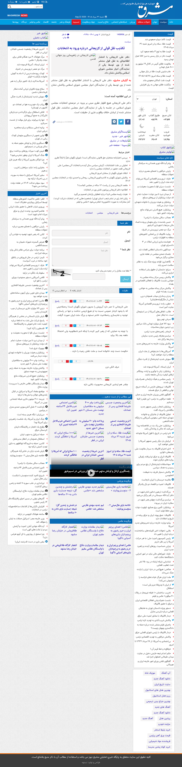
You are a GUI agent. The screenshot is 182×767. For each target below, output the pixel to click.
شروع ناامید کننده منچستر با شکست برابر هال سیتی (29, 477)
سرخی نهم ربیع (164, 319)
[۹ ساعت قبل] (64, 439)
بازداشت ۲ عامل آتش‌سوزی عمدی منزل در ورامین (28, 408)
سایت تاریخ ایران (162, 684)
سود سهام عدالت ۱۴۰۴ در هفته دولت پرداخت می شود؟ (28, 184)
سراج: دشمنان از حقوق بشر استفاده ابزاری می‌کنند (156, 271)
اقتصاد (46, 22)
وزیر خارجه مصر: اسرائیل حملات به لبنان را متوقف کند (28, 520)
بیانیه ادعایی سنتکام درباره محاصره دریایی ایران (30, 129)
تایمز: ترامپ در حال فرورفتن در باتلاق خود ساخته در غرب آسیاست (29, 259)
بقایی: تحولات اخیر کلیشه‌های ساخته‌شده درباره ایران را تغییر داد (154, 532)
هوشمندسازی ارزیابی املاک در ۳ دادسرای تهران (158, 243)
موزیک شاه (150, 673)
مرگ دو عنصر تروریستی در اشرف (156, 229)
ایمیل (127, 241)
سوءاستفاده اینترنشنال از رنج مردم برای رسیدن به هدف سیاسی (155, 466)
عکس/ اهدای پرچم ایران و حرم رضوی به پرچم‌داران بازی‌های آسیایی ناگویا (119, 549)
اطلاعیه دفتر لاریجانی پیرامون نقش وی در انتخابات (106, 189)
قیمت (170, 34)
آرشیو (34, 2)
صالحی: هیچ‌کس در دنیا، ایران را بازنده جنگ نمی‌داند (155, 571)
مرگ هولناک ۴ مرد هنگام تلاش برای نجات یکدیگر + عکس (30, 58)
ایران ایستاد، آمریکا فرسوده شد (157, 367)
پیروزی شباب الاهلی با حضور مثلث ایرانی (26, 206)
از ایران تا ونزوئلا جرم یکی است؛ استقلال (158, 586)
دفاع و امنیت (103, 22)
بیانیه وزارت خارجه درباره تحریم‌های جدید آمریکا (154, 524)
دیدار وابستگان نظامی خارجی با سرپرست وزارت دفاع (28, 385)
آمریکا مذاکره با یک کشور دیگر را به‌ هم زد (28, 82)
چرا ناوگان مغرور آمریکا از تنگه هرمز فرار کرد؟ (28, 161)
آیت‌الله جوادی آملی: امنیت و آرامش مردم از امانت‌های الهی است (30, 528)
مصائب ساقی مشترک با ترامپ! (157, 217)
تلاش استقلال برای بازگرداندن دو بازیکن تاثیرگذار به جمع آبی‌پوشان (28, 113)
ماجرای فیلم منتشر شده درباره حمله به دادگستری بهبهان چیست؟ (155, 626)
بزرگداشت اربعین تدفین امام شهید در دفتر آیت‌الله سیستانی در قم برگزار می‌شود (155, 493)
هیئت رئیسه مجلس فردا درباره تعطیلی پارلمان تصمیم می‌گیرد (101, 194)
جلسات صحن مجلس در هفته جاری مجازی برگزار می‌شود (157, 255)
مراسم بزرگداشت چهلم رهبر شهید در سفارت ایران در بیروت (156, 501)
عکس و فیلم (35, 22)
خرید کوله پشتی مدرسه (159, 747)
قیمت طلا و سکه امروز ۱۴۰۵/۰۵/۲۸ (154, 76)
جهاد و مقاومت (88, 22)
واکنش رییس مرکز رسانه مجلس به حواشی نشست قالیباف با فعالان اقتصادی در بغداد (154, 281)
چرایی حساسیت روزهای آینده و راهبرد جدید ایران (155, 548)
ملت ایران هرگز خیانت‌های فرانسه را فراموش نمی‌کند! (156, 579)
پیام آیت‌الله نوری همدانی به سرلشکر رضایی (156, 165)
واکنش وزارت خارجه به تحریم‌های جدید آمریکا (155, 345)
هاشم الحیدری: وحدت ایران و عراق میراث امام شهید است (30, 212)
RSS (43, 2)
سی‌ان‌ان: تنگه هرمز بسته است (30, 414)
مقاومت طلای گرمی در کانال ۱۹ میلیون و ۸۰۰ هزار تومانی (155, 65)
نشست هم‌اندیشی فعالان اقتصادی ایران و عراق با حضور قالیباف (154, 602)
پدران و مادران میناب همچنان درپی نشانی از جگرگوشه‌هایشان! (157, 297)
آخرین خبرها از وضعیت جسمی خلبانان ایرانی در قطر (92, 455)
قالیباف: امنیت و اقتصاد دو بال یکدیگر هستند (156, 486)
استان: (169, 99)
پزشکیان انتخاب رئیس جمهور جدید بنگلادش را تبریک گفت (157, 408)
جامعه (54, 22)
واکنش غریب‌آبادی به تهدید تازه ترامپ (154, 620)
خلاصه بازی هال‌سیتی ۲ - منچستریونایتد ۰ (119, 507)
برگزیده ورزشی (124, 481)
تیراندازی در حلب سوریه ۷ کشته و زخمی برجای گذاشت (28, 484)
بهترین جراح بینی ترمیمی (158, 701)
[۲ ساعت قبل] (91, 409)
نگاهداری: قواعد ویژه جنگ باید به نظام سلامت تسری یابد (155, 263)
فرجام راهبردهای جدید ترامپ (157, 331)
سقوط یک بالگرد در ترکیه (33, 273)
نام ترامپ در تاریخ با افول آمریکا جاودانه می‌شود (155, 435)
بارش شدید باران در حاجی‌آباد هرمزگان (27, 451)
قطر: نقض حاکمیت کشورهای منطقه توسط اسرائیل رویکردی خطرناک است (30, 200)
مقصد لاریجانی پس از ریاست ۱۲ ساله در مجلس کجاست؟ (102, 185)
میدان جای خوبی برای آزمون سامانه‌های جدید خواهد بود (28, 294)
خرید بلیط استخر (162, 730)
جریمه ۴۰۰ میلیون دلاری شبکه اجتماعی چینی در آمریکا (28, 400)
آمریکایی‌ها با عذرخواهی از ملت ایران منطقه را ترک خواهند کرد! (156, 353)
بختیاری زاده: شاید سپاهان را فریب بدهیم (30, 169)
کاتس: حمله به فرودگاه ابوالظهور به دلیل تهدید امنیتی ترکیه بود (28, 445)
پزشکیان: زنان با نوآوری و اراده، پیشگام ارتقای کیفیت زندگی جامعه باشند (155, 373)
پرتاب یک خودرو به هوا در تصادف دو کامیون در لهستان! (30, 106)
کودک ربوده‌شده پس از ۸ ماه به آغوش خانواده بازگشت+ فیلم (29, 75)
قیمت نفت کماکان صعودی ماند (157, 80)
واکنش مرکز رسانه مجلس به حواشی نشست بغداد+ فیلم (156, 290)
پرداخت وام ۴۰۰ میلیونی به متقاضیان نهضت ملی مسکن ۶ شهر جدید (91, 425)
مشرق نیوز (148, 9)
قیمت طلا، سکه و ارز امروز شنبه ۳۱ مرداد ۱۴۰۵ (157, 45)
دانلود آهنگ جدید (162, 679)
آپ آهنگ (165, 673)
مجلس (100, 213)
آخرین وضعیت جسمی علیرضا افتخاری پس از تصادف (120, 425)
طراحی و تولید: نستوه (91, 762)
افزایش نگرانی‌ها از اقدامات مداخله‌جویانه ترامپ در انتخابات (27, 508)
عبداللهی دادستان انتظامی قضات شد (155, 249)
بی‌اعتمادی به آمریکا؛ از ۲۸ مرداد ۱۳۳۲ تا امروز (154, 643)
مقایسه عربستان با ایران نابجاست (156, 479)
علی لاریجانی (112, 213)
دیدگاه (24, 22)
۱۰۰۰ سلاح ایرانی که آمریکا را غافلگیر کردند (64, 453)
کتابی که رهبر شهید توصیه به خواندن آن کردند (28, 236)
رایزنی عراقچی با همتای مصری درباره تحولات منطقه (156, 172)
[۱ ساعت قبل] (118, 409)
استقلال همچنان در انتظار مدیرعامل (28, 439)
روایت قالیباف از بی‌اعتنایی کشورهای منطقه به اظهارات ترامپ (156, 235)
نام (128, 232)
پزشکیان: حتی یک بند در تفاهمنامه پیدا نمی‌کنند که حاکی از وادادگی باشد (155, 427)
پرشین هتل (164, 718)
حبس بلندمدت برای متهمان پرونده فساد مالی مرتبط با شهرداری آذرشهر (154, 223)
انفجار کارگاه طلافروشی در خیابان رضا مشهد (64, 547)
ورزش (132, 22)
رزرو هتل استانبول (161, 696)
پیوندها (15, 22)
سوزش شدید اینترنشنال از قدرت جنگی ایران (155, 360)
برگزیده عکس (124, 521)
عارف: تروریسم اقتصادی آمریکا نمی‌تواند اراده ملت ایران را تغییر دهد (155, 180)
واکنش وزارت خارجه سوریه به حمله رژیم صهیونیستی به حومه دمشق (28, 369)
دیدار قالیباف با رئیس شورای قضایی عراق (153, 632)
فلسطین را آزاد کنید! (35, 328)
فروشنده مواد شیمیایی (159, 741)
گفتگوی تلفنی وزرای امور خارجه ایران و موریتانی (156, 663)
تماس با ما (24, 2)
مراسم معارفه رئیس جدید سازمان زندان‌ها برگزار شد (157, 337)
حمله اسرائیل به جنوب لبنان (32, 434)
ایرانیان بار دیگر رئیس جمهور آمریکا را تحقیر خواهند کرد (156, 442)
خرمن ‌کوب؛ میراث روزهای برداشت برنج (27, 151)
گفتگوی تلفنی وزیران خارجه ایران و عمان (153, 394)
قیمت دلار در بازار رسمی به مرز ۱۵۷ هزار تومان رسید (154, 57)
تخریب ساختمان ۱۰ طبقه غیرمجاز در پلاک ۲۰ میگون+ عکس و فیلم (154, 594)
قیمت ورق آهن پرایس (159, 735)
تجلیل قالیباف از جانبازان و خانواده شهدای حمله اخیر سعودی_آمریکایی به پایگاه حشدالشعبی (154, 418)
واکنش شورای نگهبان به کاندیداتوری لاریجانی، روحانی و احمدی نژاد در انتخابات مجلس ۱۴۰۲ (91, 179)
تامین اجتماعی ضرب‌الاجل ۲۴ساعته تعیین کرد (65, 423)
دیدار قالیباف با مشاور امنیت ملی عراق (154, 616)
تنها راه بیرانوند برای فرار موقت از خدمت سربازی (28, 121)
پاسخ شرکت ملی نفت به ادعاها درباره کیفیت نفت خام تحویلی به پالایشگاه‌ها (29, 322)
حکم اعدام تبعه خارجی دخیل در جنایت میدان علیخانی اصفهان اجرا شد (155, 655)
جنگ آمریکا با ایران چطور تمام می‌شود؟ (27, 155)
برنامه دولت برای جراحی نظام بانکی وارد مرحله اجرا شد (28, 251)
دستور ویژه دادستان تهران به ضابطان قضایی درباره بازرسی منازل (156, 610)
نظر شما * (125, 250)
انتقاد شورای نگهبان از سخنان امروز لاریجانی (108, 173)
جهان (155, 22)
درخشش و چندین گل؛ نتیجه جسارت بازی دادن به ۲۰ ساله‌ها (64, 509)
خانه (171, 22)
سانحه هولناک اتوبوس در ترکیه (31, 514)
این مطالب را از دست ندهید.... (116, 397)
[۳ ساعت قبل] (64, 409)
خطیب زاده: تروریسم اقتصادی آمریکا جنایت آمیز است (156, 305)
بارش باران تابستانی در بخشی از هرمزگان (26, 316)
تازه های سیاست (165, 158)
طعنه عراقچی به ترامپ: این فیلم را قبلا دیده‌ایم (155, 400)
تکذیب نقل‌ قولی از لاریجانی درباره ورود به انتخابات (91, 48)
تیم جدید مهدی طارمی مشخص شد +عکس (93, 507)
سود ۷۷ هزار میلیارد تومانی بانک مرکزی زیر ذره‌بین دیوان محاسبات (155, 325)
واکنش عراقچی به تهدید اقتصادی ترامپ (153, 637)
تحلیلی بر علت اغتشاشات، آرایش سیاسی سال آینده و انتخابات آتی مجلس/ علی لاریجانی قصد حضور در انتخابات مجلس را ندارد (94, 167)
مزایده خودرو (164, 724)
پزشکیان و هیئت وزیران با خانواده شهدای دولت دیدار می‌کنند (154, 203)
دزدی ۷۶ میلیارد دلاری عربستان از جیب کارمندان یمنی (28, 310)
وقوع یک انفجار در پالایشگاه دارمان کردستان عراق (30, 428)
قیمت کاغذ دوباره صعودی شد (158, 39)
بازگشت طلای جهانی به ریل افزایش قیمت (157, 86)
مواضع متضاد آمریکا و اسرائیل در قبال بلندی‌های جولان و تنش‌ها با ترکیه (29, 393)
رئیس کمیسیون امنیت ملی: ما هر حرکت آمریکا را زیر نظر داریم (155, 540)
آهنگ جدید (147, 718)
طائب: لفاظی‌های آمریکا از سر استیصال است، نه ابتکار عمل (155, 313)
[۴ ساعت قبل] (91, 493)
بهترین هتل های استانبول (157, 690)
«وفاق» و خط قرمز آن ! (160, 649)
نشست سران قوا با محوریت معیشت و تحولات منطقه (156, 188)
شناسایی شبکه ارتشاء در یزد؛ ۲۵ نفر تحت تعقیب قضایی (156, 563)
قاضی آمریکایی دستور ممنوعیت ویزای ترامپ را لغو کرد (29, 279)
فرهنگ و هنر (65, 22)
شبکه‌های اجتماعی (119, 22)
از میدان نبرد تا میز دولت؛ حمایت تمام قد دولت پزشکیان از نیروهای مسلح (155, 196)
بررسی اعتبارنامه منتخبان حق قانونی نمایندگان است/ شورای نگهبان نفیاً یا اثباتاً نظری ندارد (92, 159)
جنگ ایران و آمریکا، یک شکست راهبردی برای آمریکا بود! (28, 420)
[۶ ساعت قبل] (118, 439)
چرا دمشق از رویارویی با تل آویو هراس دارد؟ (29, 535)
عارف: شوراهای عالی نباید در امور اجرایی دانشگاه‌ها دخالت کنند (155, 555)
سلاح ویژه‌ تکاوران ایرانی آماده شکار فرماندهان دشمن (30, 90)
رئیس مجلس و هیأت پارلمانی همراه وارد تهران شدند (154, 380)
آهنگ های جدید (162, 707)
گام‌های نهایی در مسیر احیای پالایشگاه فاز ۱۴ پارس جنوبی (27, 500)
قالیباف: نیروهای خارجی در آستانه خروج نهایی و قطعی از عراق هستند (155, 388)
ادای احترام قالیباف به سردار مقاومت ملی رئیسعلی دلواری (154, 450)
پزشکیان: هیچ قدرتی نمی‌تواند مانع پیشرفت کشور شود (157, 211)
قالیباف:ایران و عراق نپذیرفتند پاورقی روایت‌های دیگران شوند (156, 458)
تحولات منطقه (144, 22)
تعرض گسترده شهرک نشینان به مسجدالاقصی (32, 243)
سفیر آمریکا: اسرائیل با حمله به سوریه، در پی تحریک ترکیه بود (28, 176)
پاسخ (57, 301)
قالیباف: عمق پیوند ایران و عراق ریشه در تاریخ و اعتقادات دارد (155, 517)
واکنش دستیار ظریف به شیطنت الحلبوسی (158, 473)
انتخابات (89, 213)
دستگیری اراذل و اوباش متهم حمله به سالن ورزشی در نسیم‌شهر (96, 471)
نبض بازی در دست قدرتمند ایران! (29, 541)
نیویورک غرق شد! (36, 348)
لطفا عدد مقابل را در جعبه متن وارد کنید (113, 271)
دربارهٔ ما (11, 2)
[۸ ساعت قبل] (91, 439)
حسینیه (76, 22)
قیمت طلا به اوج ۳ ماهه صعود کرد (155, 51)
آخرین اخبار (41, 193)
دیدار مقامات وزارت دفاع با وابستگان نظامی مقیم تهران (92, 549)
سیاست (163, 22)
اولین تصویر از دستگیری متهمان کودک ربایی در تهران (29, 137)
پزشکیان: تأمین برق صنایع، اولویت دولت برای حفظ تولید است (154, 509)
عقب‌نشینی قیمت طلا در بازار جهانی (155, 71)
